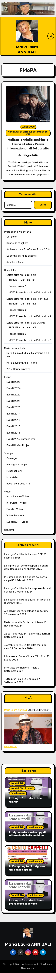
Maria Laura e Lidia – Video (21, 362)
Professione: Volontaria (17, 231)
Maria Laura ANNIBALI (27, 49)
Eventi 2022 (13, 394)
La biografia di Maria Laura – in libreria (26, 599)
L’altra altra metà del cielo (21, 275)
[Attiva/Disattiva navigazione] (4, 36)
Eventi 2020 (28, 127)
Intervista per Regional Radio (20, 667)
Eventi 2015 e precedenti (20, 439)
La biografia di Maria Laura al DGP (23, 554)
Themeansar (28, 968)
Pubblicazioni (14, 471)
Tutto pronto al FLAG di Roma (21, 679)
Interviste (12, 477)
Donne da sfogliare (17, 243)
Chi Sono (11, 236)
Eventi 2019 (13, 413)
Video (7, 491)
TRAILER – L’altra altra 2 (22, 303)
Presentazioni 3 (18, 333)
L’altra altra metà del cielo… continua (27, 298)
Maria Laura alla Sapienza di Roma (23, 622)
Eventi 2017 (13, 426)
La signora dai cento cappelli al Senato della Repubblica (27, 834)
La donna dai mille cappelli (21, 255)
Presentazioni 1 (17, 286)
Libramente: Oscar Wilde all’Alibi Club (25, 656)
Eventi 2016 (13, 432)
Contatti (9, 529)
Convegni (11, 458)
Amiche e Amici (15, 262)
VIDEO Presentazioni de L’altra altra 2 (30, 316)
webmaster (10, 746)
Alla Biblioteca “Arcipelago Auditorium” (26, 611)
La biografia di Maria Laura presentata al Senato (27, 902)
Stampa (8, 453)
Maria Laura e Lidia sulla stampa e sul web (28, 133)
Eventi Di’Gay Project (18, 445)
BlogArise (45, 964)
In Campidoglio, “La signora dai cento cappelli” (27, 868)
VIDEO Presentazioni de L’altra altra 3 (30, 340)
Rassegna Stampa (16, 464)
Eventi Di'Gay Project (22, 788)
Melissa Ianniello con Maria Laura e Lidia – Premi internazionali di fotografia (28, 144)
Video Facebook (15, 515)
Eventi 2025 (13, 381)
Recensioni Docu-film (18, 483)
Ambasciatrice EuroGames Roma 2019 (28, 249)
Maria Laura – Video (17, 496)
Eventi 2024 (13, 388)
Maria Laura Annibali (15, 710)
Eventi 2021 (13, 401)
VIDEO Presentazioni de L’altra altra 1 (30, 292)
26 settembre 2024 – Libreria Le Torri (25, 633)
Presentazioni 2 (18, 310)
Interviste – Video (16, 502)
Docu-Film (10, 270)
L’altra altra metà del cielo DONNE (25, 322)
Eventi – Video (14, 509)
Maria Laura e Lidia (15, 348)
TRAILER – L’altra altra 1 (22, 279)
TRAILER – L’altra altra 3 (22, 327)
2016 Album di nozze (18, 369)
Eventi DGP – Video (17, 521)
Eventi (7, 377)
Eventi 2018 (13, 420)
